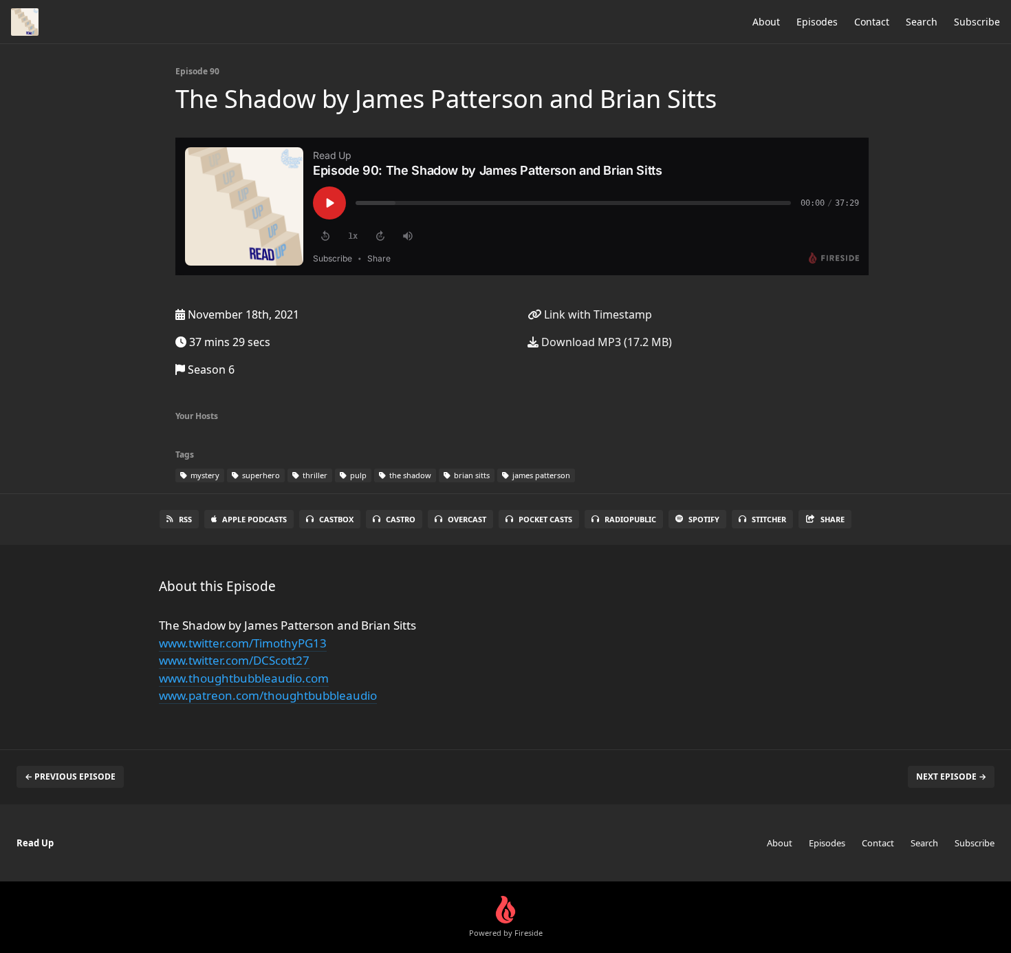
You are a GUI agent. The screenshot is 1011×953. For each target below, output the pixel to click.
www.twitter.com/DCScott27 (234, 660)
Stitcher (769, 519)
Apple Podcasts (254, 519)
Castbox (336, 519)
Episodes (817, 21)
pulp (357, 475)
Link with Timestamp (596, 314)
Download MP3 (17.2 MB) (605, 342)
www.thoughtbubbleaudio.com (244, 678)
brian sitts (471, 475)
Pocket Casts (545, 519)
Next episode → (951, 776)
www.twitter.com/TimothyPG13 (243, 643)
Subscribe (977, 21)
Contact (871, 21)
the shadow (409, 475)
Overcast (467, 519)
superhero (260, 475)
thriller (314, 475)
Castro (400, 519)
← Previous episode (70, 776)
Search (921, 21)
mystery (203, 475)
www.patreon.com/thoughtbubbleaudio (268, 695)
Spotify (703, 519)
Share (832, 519)
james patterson (540, 475)
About (766, 21)
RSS (185, 519)
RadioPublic (630, 519)
